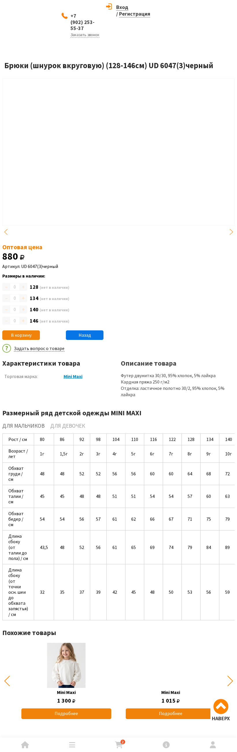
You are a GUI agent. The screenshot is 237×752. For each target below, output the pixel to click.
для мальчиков (23, 425)
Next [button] (231, 232)
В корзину (21, 335)
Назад (85, 335)
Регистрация (134, 13)
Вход (122, 7)
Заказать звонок (85, 34)
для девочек (67, 425)
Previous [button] (5, 232)
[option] (66, 681)
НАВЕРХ (221, 718)
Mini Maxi (73, 376)
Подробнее (66, 713)
